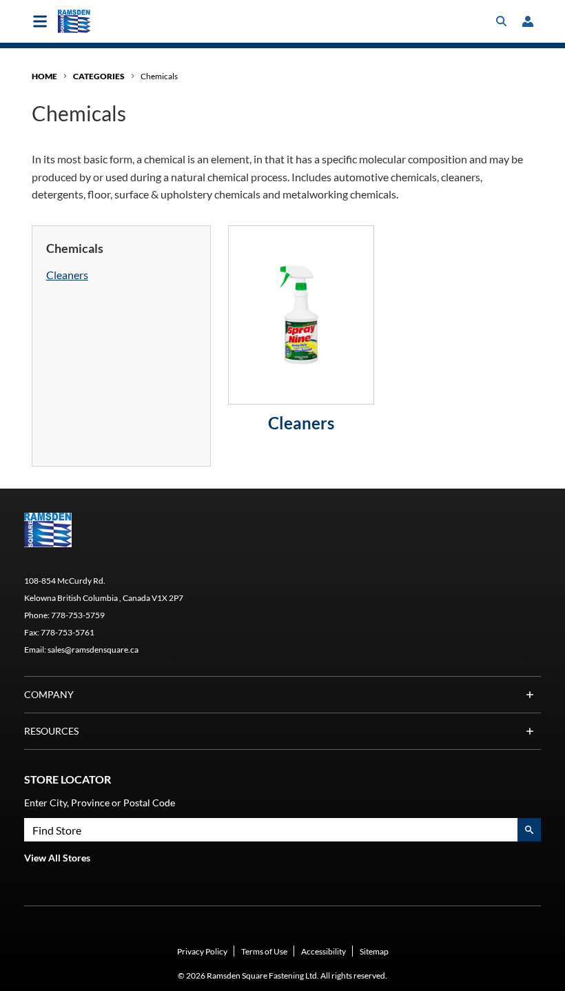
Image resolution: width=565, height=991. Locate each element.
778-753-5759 (78, 615)
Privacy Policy (202, 951)
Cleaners (67, 274)
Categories (99, 76)
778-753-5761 (67, 632)
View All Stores (57, 858)
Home (44, 76)
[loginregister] (527, 21)
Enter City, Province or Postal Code (99, 802)
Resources (51, 731)
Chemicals (159, 76)
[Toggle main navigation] (40, 21)
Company (49, 694)
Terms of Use (264, 951)
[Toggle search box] (501, 21)
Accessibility (323, 951)
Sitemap (374, 951)
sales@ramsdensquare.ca (93, 649)
